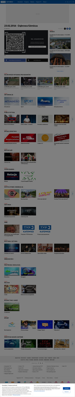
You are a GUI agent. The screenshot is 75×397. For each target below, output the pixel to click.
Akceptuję (66, 388)
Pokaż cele (67, 391)
